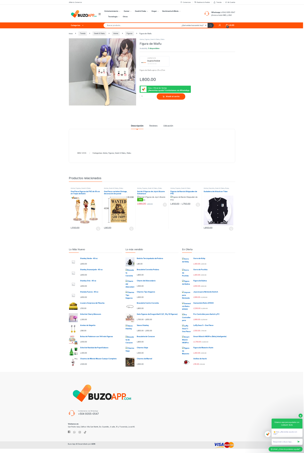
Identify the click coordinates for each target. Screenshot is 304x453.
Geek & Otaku (140, 11)
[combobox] (142, 25)
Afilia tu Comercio (75, 2)
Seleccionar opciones (95, 229)
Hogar (154, 11)
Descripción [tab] (137, 126)
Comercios (187, 2)
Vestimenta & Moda (170, 11)
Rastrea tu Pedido (203, 2)
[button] (134, 41)
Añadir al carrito (173, 96)
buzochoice (153, 60)
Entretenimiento (111, 11)
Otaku (162, 39)
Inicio (71, 33)
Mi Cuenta (231, 2)
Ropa (227, 188)
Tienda (218, 2)
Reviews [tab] (153, 126)
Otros (125, 17)
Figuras (129, 33)
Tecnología (112, 17)
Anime (115, 33)
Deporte (211, 188)
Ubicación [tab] (168, 126)
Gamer (126, 11)
